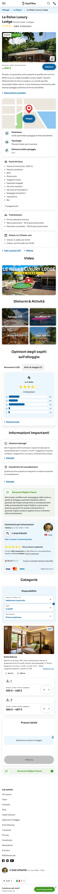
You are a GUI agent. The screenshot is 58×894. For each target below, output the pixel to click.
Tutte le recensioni (32, 554)
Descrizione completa (15, 93)
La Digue (17, 10)
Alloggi (5, 10)
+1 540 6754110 (18, 870)
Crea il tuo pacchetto (44, 889)
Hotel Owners (8, 815)
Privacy (5, 835)
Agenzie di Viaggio (11, 820)
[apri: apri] (54, 3)
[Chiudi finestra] (56, 887)
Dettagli (10, 458)
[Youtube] (12, 860)
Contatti (13, 539)
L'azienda (6, 830)
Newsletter (7, 845)
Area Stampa (8, 825)
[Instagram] (7, 860)
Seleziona (49, 67)
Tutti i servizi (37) (12, 250)
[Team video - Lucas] (48, 527)
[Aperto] (3, 3)
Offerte (29, 250)
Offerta (29, 759)
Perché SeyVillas (25, 539)
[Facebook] (3, 860)
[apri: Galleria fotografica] (29, 47)
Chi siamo (6, 794)
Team (4, 799)
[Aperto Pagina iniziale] (29, 3)
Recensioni (29, 392)
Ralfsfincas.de (9, 855)
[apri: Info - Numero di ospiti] (53, 603)
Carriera (6, 850)
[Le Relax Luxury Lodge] (29, 280)
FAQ (6, 539)
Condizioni (7, 840)
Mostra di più (12, 422)
